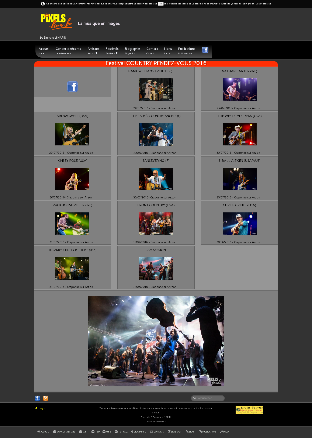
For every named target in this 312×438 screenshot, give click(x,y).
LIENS (191, 432)
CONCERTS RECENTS (66, 432)
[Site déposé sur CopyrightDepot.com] (249, 409)
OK (160, 4)
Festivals (112, 51)
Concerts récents (68, 51)
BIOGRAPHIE (140, 432)
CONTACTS (159, 432)
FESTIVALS (123, 432)
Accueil (44, 51)
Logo (42, 408)
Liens (168, 51)
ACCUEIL (45, 432)
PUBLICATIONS (209, 432)
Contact (152, 51)
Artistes (93, 51)
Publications (186, 51)
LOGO (226, 432)
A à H (86, 432)
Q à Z (109, 432)
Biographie (132, 51)
